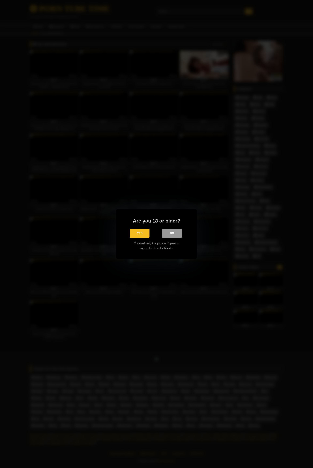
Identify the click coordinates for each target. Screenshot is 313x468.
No (172, 233)
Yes (139, 233)
